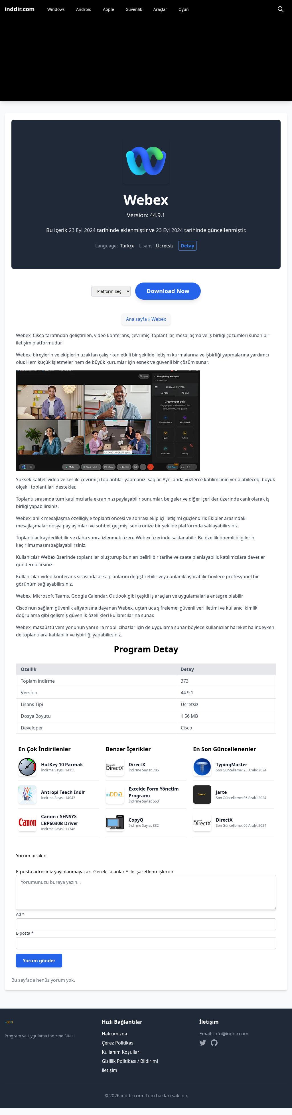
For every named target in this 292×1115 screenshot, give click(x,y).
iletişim (109, 1070)
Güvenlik (133, 9)
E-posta (25, 933)
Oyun (184, 9)
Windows (56, 9)
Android (84, 9)
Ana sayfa (136, 319)
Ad (20, 914)
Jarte (221, 792)
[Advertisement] (146, 61)
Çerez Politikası (118, 1043)
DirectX (137, 764)
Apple (108, 9)
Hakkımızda (114, 1034)
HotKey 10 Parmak (62, 764)
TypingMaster (231, 764)
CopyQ (136, 820)
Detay (187, 246)
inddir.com (20, 9)
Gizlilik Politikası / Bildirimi (130, 1061)
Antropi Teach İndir (63, 792)
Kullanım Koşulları (121, 1052)
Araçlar (160, 9)
